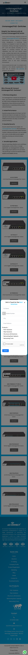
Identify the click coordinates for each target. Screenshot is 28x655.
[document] (14, 327)
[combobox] (4, 313)
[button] (24, 302)
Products (5, 327)
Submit (5, 350)
